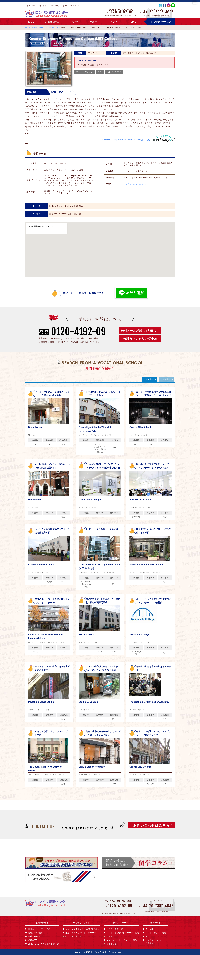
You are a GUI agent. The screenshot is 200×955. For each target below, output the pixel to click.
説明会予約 (33, 940)
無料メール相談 (35, 933)
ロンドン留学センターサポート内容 (123, 933)
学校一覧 (74, 22)
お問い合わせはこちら (151, 825)
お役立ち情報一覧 (115, 929)
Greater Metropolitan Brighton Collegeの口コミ (125, 140)
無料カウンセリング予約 (140, 338)
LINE (133, 22)
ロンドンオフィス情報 (156, 933)
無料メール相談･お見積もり (140, 330)
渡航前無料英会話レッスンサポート (81, 933)
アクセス (115, 22)
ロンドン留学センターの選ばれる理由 (82, 929)
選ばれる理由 (52, 22)
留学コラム (112, 944)
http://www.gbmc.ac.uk (135, 184)
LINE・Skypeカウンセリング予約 (43, 944)
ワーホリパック (114, 936)
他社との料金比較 (73, 936)
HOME (30, 22)
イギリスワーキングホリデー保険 (122, 940)
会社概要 (150, 929)
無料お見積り (34, 936)
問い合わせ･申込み (161, 22)
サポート (94, 22)
